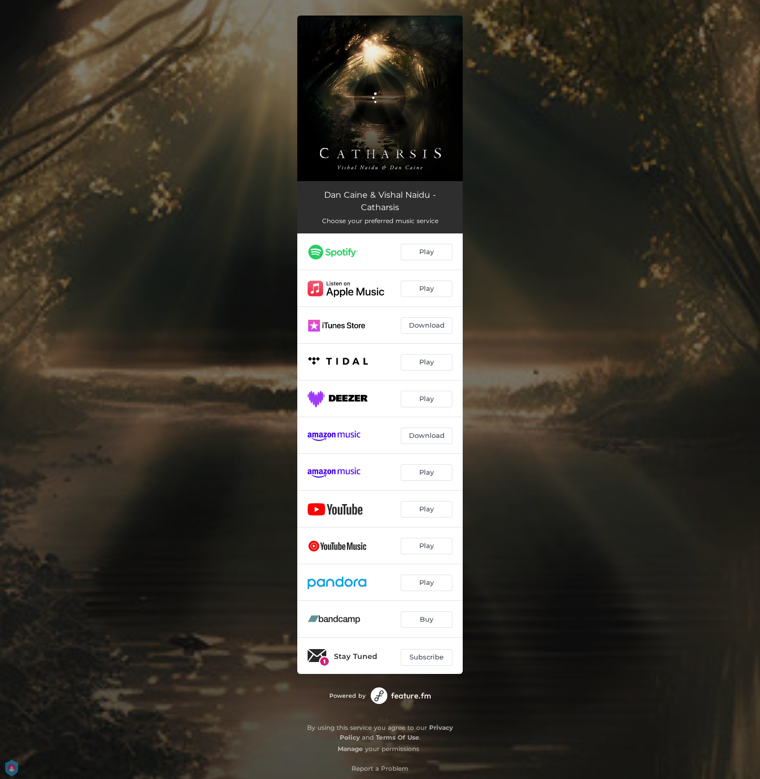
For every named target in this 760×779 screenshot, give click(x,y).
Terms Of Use (397, 737)
